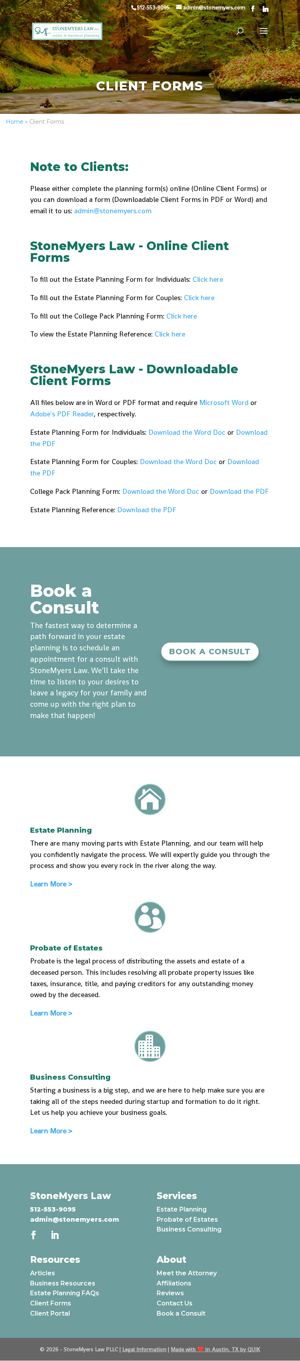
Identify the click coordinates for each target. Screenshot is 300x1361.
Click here (208, 279)
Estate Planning (182, 1209)
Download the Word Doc (186, 432)
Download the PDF (239, 491)
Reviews (170, 1293)
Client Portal (50, 1313)
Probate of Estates (187, 1219)
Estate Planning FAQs (64, 1293)
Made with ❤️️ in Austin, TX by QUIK (215, 1349)
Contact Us (175, 1303)
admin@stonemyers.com (113, 210)
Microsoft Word (223, 402)
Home (14, 121)
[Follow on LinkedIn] (54, 1235)
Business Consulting (189, 1229)
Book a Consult (210, 651)
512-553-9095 (53, 1209)
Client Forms (50, 1303)
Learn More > (51, 883)
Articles (42, 1273)
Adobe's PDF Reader (62, 413)
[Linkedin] (265, 9)
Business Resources (62, 1283)
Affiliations (174, 1283)
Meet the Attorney (187, 1273)
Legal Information (144, 1349)
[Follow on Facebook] (33, 1235)
